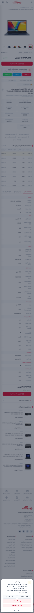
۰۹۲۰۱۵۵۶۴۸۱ (17, 601)
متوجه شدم (17, 610)
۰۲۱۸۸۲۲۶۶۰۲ (9, 596)
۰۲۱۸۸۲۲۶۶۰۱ (24, 596)
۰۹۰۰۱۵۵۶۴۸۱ (17, 605)
